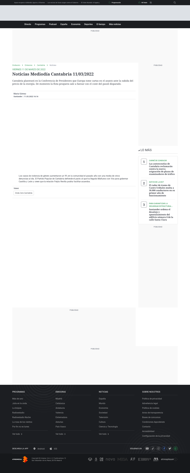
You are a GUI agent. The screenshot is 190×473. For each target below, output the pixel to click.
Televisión (103, 417)
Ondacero (16, 65)
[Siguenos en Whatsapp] (175, 448)
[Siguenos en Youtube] (147, 448)
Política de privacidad (152, 398)
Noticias (53, 65)
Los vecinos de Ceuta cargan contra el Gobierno (63, 2)
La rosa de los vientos (22, 422)
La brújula (16, 408)
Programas (40, 24)
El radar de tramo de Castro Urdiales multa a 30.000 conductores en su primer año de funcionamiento (162, 190)
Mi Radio (144, 2)
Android (41, 449)
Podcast (53, 24)
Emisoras (28, 65)
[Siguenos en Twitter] (170, 448)
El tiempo (101, 24)
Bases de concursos (151, 417)
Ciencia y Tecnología (108, 426)
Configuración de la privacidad (156, 436)
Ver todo (16, 434)
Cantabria (41, 65)
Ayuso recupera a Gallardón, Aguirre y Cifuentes (29, 2)
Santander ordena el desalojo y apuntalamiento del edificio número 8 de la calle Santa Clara (161, 214)
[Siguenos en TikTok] (153, 448)
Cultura (102, 422)
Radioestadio (18, 412)
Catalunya (60, 403)
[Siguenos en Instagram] (158, 448)
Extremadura (61, 417)
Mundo (102, 403)
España (63, 24)
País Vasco (61, 426)
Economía (75, 24)
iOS (55, 449)
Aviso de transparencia (152, 412)
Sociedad (103, 412)
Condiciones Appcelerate (153, 422)
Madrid (59, 398)
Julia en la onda (19, 403)
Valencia (59, 412)
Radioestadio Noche (21, 417)
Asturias (59, 422)
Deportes (88, 24)
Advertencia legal (150, 403)
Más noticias (115, 24)
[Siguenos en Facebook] (164, 448)
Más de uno (17, 398)
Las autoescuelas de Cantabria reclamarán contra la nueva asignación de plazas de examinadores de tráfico (162, 169)
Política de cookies (150, 408)
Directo (27, 24)
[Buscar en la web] (174, 2)
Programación (116, 2)
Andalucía (60, 408)
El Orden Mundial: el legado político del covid (95, 2)
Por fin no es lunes (20, 426)
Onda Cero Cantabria (23, 193)
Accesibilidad (148, 431)
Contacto (146, 426)
